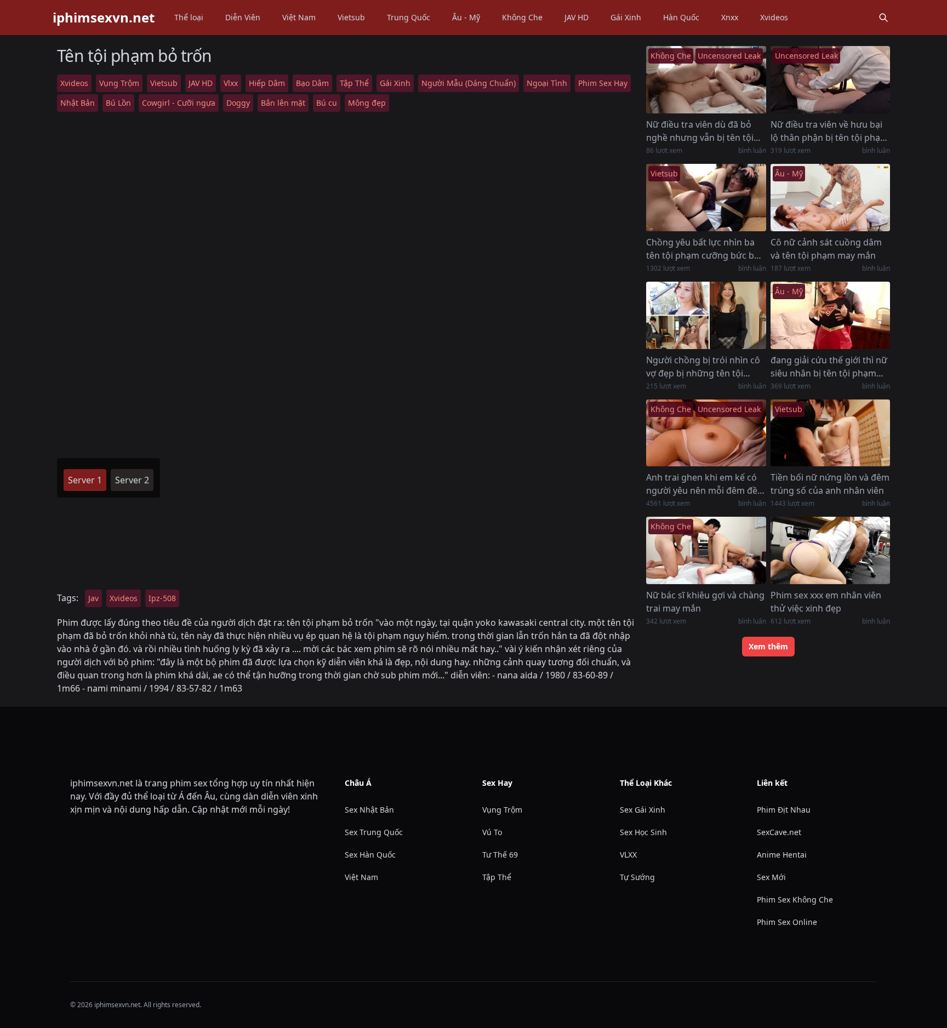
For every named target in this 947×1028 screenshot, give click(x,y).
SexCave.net (779, 832)
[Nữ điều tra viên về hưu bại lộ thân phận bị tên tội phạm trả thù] (830, 79)
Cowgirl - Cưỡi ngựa (178, 103)
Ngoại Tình (547, 83)
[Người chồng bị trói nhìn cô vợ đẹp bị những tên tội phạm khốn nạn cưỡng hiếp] (706, 315)
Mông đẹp (367, 103)
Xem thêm (768, 646)
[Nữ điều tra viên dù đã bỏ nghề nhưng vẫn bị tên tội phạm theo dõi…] (706, 79)
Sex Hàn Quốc (370, 854)
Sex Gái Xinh (642, 809)
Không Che (522, 17)
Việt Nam (299, 17)
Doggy (238, 103)
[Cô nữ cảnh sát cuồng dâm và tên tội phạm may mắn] (830, 197)
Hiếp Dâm (267, 83)
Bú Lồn (118, 103)
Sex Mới (771, 877)
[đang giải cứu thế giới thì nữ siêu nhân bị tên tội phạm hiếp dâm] (830, 315)
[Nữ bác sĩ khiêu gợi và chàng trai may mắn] (706, 550)
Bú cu (326, 103)
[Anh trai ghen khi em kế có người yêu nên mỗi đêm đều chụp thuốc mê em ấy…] (706, 433)
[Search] (883, 17)
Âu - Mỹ (466, 17)
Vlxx (231, 83)
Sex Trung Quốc (374, 832)
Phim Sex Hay (602, 83)
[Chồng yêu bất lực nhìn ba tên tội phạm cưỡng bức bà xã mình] (706, 197)
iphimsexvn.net (104, 17)
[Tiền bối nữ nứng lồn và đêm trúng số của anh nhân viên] (830, 433)
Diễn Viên (242, 17)
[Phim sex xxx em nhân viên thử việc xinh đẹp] (830, 550)
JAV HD (576, 17)
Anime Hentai (782, 854)
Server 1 (85, 480)
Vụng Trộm (119, 83)
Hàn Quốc (681, 17)
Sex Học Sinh (643, 832)
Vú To (492, 832)
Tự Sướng (637, 877)
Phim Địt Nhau (784, 809)
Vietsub (351, 17)
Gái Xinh (626, 17)
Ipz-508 (162, 598)
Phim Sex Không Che (795, 899)
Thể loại (188, 17)
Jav (93, 598)
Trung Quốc (408, 17)
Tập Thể (354, 83)
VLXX (628, 854)
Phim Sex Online (787, 922)
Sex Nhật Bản (369, 809)
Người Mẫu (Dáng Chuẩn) (468, 83)
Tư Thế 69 (500, 854)
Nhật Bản (77, 103)
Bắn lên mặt (283, 103)
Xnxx (729, 17)
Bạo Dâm (312, 83)
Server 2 (132, 480)
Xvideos (774, 17)
